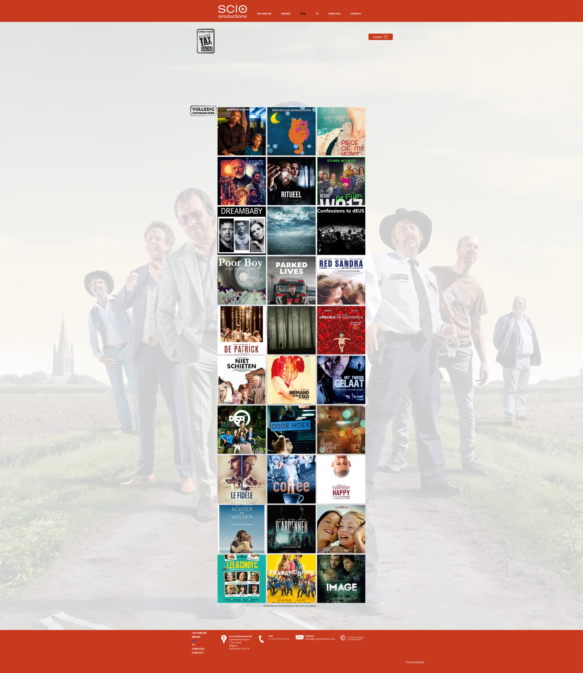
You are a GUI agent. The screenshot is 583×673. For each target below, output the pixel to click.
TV (193, 645)
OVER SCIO (198, 648)
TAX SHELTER (199, 633)
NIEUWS (196, 637)
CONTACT (198, 652)
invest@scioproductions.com (320, 638)
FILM (194, 641)
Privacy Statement (415, 662)
